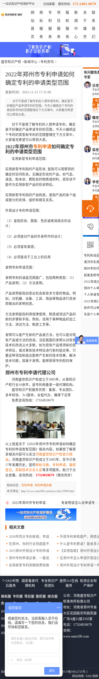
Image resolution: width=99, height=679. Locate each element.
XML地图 (92, 676)
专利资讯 (47, 62)
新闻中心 (30, 62)
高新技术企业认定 (28, 470)
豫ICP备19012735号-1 (74, 671)
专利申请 (42, 146)
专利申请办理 (43, 485)
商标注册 (42, 465)
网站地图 (78, 676)
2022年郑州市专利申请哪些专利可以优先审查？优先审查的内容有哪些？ (31, 503)
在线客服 (49, 4)
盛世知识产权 (11, 62)
